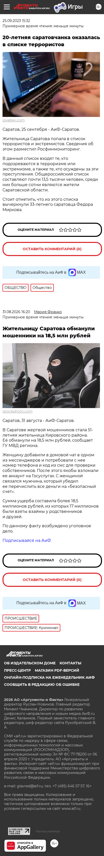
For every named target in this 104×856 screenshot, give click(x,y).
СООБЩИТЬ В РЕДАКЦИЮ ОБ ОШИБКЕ (42, 684)
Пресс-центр (17, 670)
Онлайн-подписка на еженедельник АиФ (49, 677)
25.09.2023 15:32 (16, 20)
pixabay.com (14, 120)
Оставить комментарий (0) (52, 249)
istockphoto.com (18, 411)
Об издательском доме (30, 663)
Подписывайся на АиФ (27, 540)
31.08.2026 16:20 (16, 312)
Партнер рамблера (48, 831)
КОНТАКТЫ (70, 663)
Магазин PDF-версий (57, 670)
